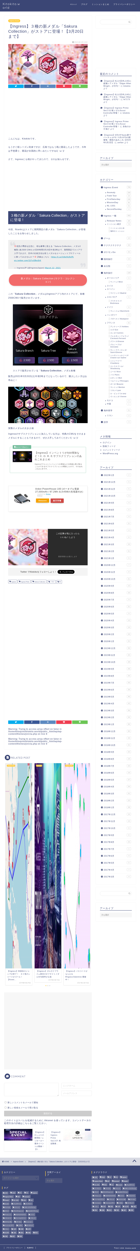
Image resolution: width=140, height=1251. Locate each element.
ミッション (29, 1222)
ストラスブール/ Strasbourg (116, 367)
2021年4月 (116, 537)
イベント (17, 1207)
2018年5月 (117, 780)
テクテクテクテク (117, 245)
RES (24, 1200)
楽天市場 (57, 500)
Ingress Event (14, 21)
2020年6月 (117, 607)
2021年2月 (117, 551)
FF (20, 1193)
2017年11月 (117, 821)
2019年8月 (117, 676)
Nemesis (27, 1196)
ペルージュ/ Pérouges (119, 381)
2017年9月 (116, 835)
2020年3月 (117, 627)
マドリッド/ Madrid (118, 293)
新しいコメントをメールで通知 (23, 1102)
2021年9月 (116, 503)
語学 (116, 422)
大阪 (14, 1232)
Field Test (118, 196)
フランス (118, 323)
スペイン (118, 289)
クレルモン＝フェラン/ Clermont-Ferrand (119, 337)
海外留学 (117, 410)
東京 (36, 1232)
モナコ (118, 400)
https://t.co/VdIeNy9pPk (62, 257)
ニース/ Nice (115, 372)
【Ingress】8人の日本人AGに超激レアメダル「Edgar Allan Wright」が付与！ (117, 83)
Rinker (48, 494)
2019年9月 (117, 669)
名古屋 (7, 1232)
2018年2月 (117, 800)
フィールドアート (21, 1218)
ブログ (84, 4)
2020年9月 (117, 586)
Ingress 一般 (117, 216)
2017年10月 (116, 828)
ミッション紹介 (118, 224)
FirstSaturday (118, 199)
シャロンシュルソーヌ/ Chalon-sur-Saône (119, 356)
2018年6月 (117, 773)
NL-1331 (118, 206)
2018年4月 (117, 786)
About (73, 4)
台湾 (29, 1229)
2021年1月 (116, 558)
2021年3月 (117, 544)
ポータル (18, 1222)
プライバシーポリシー (124, 4)
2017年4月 (116, 870)
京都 (22, 1229)
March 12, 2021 (53, 268)
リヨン (118, 415)
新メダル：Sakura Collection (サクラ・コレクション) (48, 280)
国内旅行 (117, 259)
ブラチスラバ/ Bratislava (116, 302)
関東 (20, 1236)
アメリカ (7, 1207)
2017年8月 (117, 842)
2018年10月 (117, 745)
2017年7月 (116, 849)
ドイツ (118, 307)
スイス (118, 286)
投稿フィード (109, 446)
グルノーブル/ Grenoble (116, 346)
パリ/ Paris (114, 375)
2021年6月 (117, 523)
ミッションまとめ (100, 4)
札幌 (29, 1232)
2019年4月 (117, 703)
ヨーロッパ (30, 1225)
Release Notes (118, 221)
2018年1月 (117, 807)
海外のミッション (117, 231)
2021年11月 (116, 489)
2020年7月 (116, 600)
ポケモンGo (117, 252)
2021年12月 (116, 482)
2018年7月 (117, 766)
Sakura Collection (39, 582)
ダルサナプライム (33, 1211)
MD (19, 1196)
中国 (118, 404)
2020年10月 (117, 579)
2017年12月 (117, 814)
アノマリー (29, 1203)
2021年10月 (116, 496)
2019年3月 (117, 710)
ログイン (107, 442)
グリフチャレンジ (18, 1211)
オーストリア (118, 278)
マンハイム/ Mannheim (119, 311)
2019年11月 (117, 655)
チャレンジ (8, 1214)
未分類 (116, 266)
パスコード (8, 1218)
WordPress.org (110, 453)
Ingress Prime (24, 582)
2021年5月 (116, 530)
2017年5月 (116, 863)
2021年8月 (116, 510)
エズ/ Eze (114, 330)
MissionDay (118, 202)
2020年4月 (117, 620)
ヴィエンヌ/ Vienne (118, 397)
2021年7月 (116, 516)
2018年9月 (117, 752)
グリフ (7, 1211)
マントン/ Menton (117, 387)
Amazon (42, 500)
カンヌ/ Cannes (116, 333)
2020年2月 (117, 634)
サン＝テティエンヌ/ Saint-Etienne (118, 351)
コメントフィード (111, 450)
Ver (32, 1200)
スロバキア (118, 297)
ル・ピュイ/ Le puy (118, 394)
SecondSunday (118, 209)
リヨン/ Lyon (115, 390)
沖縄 (6, 1236)
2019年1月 (117, 724)
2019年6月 (117, 690)
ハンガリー (118, 315)
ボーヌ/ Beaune (116, 384)
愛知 (22, 1232)
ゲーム (117, 238)
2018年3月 (117, 793)
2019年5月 (117, 697)
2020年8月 (117, 593)
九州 (14, 1229)
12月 (6, 1193)
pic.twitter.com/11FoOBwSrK (27, 260)
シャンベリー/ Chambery (116, 362)
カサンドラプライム (29, 1207)
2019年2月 (117, 717)
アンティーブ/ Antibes (119, 327)
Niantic (7, 1200)
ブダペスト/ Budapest (119, 319)
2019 (13, 1193)
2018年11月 (117, 738)
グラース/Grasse (117, 341)
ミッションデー (9, 1225)
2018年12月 (117, 731)
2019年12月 (117, 648)
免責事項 (30, 1248)
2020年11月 (116, 572)
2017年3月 (116, 877)
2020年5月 (116, 614)
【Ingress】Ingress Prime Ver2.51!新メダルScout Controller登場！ (116, 110)
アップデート (17, 1203)
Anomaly (118, 192)
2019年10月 (117, 662)
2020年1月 (117, 641)
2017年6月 (116, 856)
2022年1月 (116, 475)
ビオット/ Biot (116, 378)
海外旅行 (117, 273)
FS (27, 1193)
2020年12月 (116, 565)
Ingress (13, 582)
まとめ (7, 1203)
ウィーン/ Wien (116, 282)
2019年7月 (117, 683)
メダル (52, 582)
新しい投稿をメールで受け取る (23, 1107)
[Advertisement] (48, 113)
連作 (13, 1236)
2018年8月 (117, 759)
